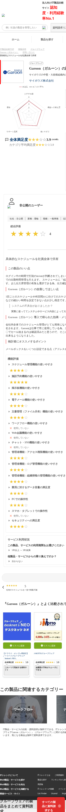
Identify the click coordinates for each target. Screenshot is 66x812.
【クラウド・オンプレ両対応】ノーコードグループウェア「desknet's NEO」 (16, 655)
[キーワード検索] (44, 27)
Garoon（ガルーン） (9, 52)
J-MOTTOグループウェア (44, 653)
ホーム (15, 39)
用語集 (40, 784)
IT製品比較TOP (7, 49)
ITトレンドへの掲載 (46, 789)
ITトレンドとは (44, 775)
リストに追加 (18, 645)
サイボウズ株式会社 (41, 80)
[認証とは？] (12, 209)
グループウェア (37, 49)
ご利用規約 (59, 775)
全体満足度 (19, 140)
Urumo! (54, 793)
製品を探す (47, 39)
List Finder (42, 793)
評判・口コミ (29, 52)
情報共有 (22, 49)
